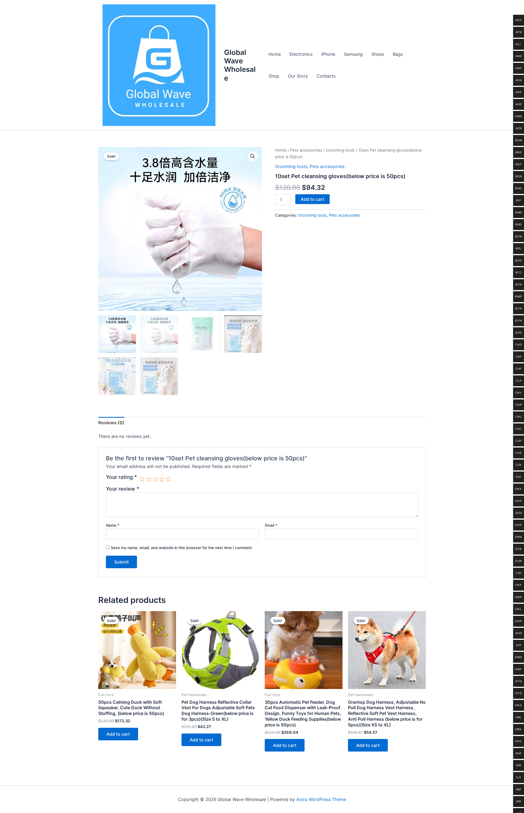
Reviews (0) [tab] (111, 422)
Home (275, 54)
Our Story (298, 76)
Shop (274, 76)
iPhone (328, 54)
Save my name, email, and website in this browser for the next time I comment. (182, 547)
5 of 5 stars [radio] (168, 479)
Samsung (353, 54)
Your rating (121, 477)
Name (112, 525)
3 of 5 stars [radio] (155, 479)
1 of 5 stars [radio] (142, 479)
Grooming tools (340, 150)
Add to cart (312, 199)
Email (271, 525)
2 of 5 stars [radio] (148, 479)
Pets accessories (306, 150)
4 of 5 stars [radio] (162, 479)
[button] (253, 156)
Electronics (301, 54)
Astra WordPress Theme (321, 799)
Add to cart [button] (118, 734)
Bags (398, 54)
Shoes (377, 54)
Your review (122, 488)
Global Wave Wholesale (240, 65)
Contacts (326, 76)
